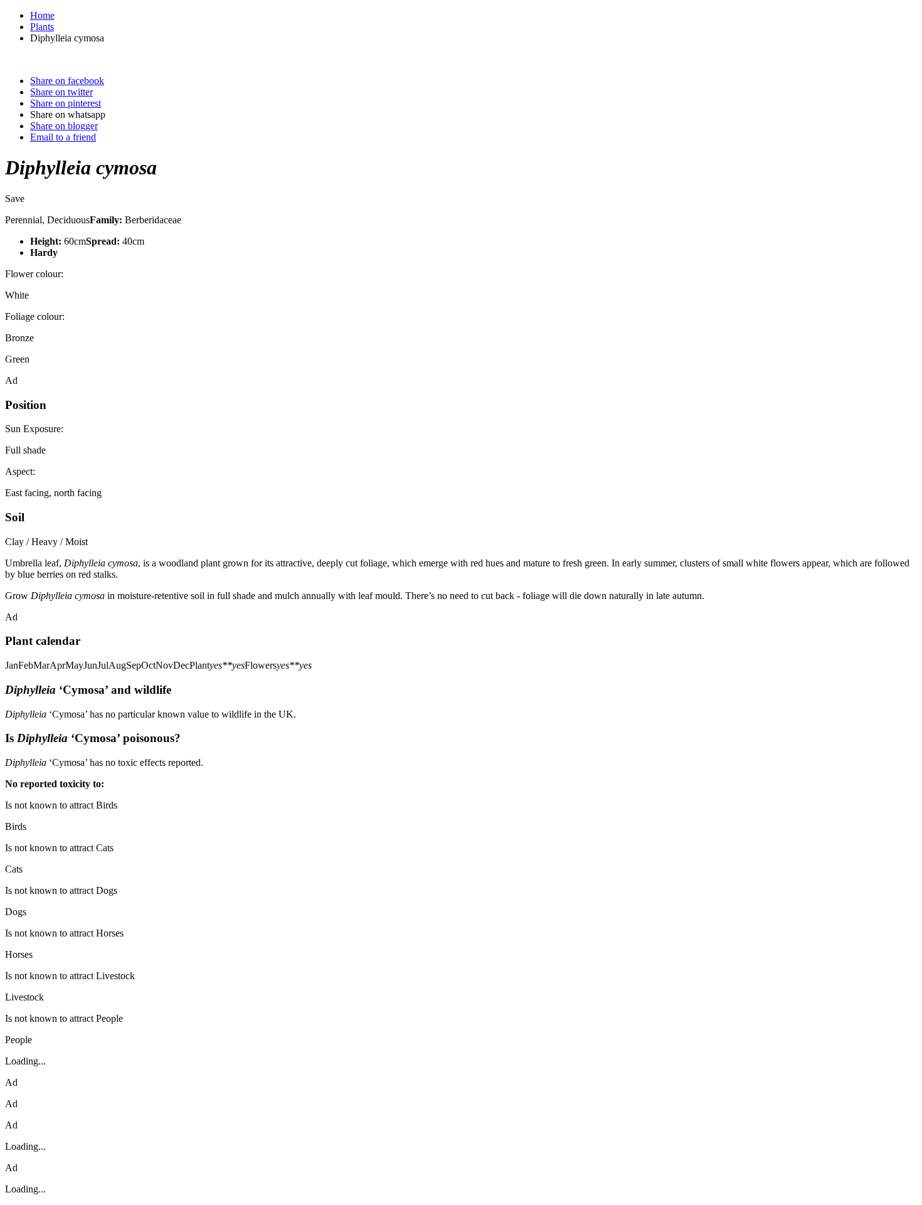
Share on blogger (64, 125)
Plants (42, 26)
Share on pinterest (65, 103)
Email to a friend (63, 137)
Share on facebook (67, 80)
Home (42, 15)
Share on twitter (61, 92)
